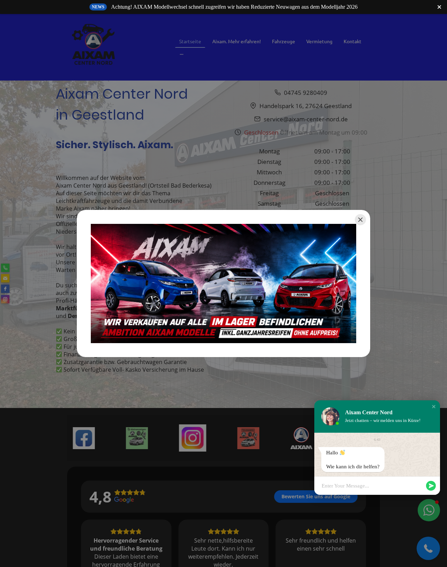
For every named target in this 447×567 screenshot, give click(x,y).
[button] (433, 406)
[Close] (360, 219)
